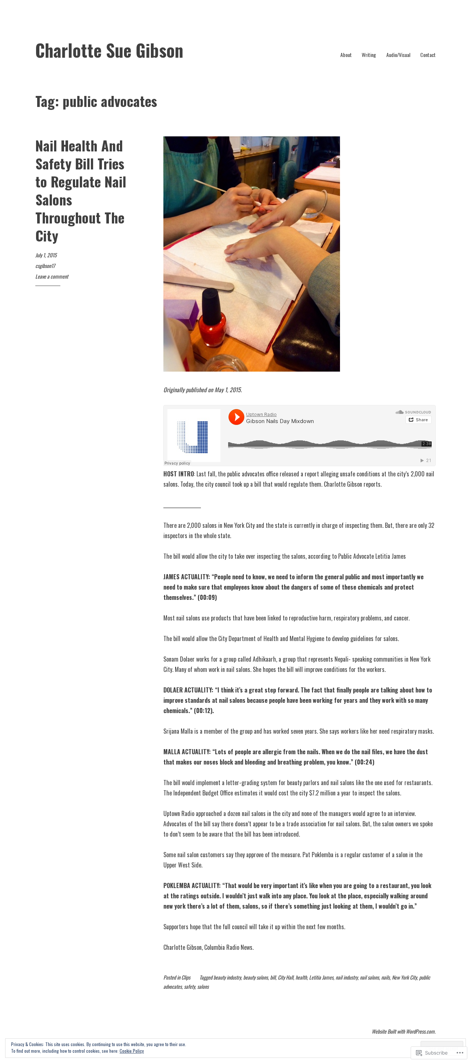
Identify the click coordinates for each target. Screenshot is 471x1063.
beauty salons (255, 977)
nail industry (347, 977)
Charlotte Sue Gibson (109, 50)
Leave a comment (51, 276)
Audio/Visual (398, 54)
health (301, 977)
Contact (428, 54)
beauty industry (227, 977)
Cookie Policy (132, 1051)
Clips (185, 977)
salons (203, 986)
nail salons (369, 977)
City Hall (285, 977)
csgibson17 (45, 265)
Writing (369, 54)
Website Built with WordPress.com (403, 1031)
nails (385, 977)
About (346, 54)
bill (273, 977)
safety (189, 986)
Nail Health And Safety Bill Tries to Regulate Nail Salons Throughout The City (80, 190)
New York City (404, 977)
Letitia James (321, 977)
